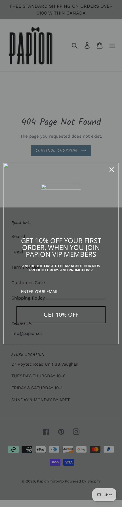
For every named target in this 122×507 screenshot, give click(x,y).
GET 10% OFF (61, 314)
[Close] (112, 169)
